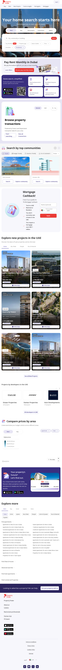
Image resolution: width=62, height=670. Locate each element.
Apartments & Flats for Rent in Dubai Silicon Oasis (16, 532)
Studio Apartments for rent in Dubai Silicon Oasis (45, 550)
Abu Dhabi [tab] (13, 246)
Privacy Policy (31, 646)
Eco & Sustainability (46, 153)
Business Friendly (31, 153)
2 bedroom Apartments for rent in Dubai (43, 529)
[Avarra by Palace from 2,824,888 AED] (16, 310)
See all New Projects (31, 376)
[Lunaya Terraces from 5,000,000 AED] (16, 351)
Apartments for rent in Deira (10, 553)
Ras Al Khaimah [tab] (32, 246)
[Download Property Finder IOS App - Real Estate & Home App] (8, 89)
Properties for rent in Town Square (12, 555)
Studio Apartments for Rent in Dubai (42, 524)
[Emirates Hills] (46, 166)
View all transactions (22, 135)
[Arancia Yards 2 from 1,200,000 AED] (46, 310)
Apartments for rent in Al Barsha (11, 550)
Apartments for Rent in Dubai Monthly (13, 537)
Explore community (22, 181)
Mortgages (46, 6)
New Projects (17, 6)
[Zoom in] (58, 458)
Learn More (8, 70)
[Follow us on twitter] (33, 666)
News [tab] (32, 509)
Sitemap (31, 653)
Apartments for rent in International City (13, 540)
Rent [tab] (4, 509)
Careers (6, 608)
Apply (48, 216)
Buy (5, 6)
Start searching (9, 135)
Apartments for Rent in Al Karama (12, 542)
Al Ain (11, 514)
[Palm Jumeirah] (16, 166)
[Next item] (58, 148)
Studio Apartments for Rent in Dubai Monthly (14, 545)
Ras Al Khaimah (55, 514)
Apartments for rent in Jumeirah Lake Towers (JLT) (46, 540)
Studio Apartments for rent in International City (45, 535)
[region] (31, 445)
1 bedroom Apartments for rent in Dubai (43, 527)
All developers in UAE (31, 412)
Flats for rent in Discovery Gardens (42, 545)
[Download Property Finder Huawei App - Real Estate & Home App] (8, 633)
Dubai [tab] (5, 246)
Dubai (5, 514)
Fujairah (5, 517)
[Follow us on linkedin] (37, 666)
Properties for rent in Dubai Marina (42, 553)
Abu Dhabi (25, 514)
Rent (9, 6)
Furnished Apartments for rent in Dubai (13, 529)
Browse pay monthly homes (24, 70)
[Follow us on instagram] (24, 666)
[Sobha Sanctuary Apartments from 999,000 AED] (16, 269)
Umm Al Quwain (43, 514)
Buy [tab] (11, 509)
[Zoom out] (58, 461)
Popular (7, 153)
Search (54, 38)
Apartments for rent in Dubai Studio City (13, 527)
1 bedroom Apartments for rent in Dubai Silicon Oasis (17, 535)
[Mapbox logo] (5, 461)
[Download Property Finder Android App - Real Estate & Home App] (8, 93)
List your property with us (49, 588)
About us (6, 605)
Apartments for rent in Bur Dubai (41, 542)
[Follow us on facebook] (28, 666)
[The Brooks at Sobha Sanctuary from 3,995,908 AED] (46, 351)
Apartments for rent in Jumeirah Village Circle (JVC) (46, 532)
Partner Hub (8, 616)
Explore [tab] (25, 509)
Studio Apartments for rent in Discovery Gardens (45, 537)
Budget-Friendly (18, 153)
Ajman (18, 514)
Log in (56, 2)
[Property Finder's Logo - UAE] (7, 2)
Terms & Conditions (31, 642)
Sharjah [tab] (22, 246)
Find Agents (37, 6)
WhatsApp (17, 285)
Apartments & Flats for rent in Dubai (12, 524)
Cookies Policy (31, 649)
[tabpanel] (31, 310)
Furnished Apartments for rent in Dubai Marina (15, 548)
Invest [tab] (17, 509)
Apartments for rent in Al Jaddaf (41, 548)
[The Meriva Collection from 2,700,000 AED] (46, 269)
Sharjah (34, 514)
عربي (25, 660)
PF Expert (7, 619)
